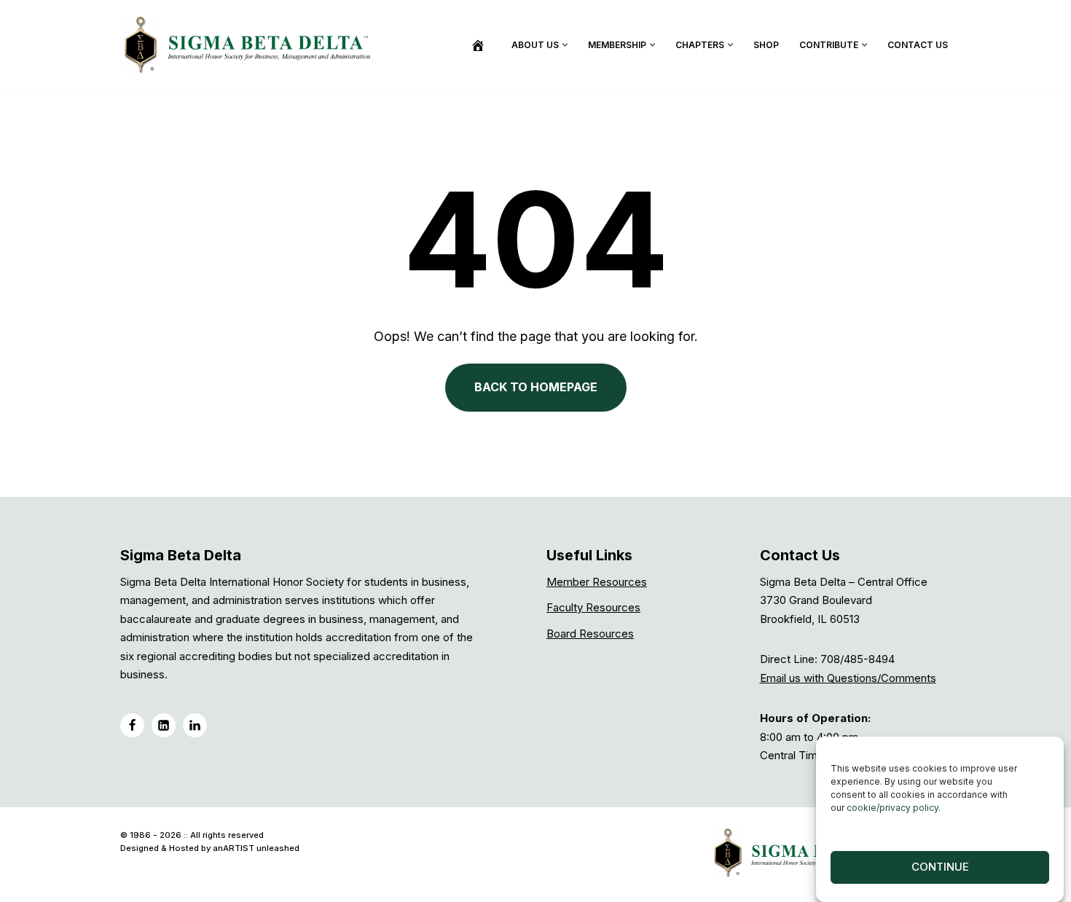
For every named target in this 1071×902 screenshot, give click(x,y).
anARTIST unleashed (256, 848)
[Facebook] (132, 725)
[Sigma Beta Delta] (251, 44)
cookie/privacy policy (892, 807)
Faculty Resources (593, 607)
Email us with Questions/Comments (848, 678)
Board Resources (590, 633)
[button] (565, 44)
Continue (940, 867)
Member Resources (596, 582)
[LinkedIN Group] (195, 725)
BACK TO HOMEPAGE (535, 387)
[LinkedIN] (164, 725)
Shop (766, 44)
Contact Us (917, 44)
